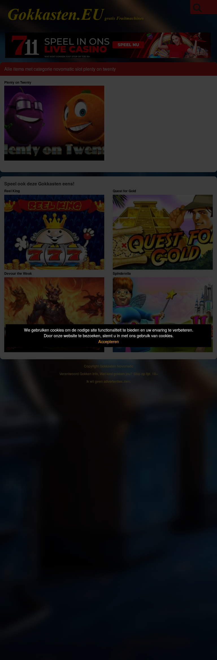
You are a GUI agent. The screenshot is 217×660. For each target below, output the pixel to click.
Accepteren (108, 341)
